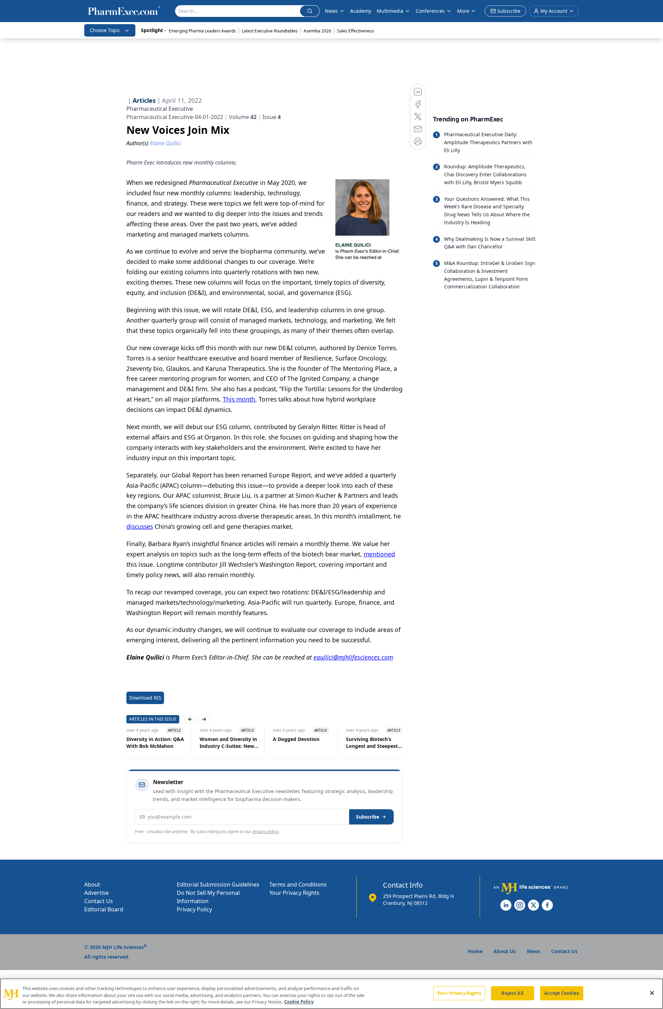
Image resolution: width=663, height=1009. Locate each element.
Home (475, 951)
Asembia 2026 (317, 31)
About (92, 884)
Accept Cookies (561, 993)
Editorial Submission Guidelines (218, 884)
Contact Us (98, 901)
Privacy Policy (194, 909)
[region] (331, 993)
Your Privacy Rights (294, 893)
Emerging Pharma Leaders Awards (202, 31)
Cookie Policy (299, 1002)
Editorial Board (103, 909)
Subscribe (367, 816)
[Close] (652, 992)
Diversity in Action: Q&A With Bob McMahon (155, 742)
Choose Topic (105, 30)
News (331, 11)
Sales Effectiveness (355, 31)
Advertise (96, 893)
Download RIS (145, 697)
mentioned (379, 554)
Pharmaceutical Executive (159, 108)
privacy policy (265, 831)
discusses (139, 526)
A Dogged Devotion (296, 739)
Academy (360, 11)
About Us (504, 951)
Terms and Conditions (298, 884)
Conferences (430, 11)
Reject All (512, 993)
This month (239, 399)
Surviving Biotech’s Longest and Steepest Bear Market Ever (372, 743)
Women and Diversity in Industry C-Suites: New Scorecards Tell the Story (229, 743)
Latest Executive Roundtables (270, 31)
